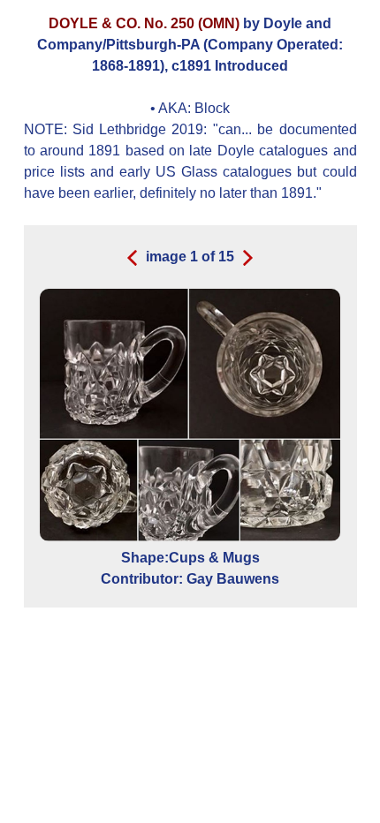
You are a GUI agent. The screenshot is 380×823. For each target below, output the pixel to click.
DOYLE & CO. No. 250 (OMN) (144, 23)
